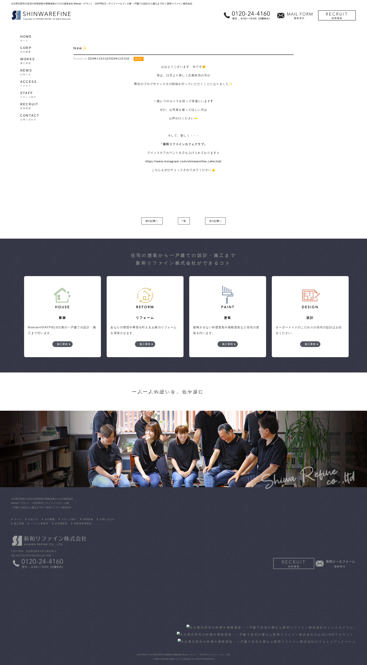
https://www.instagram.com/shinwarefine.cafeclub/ (183, 161)
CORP (26, 49)
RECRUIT (29, 105)
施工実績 (19, 523)
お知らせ (33, 519)
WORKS (27, 60)
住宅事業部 (61, 523)
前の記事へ (151, 220)
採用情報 (88, 519)
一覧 (183, 220)
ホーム (18, 519)
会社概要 (50, 519)
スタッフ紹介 (68, 519)
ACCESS (28, 83)
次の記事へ (215, 220)
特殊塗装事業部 (83, 523)
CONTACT (29, 117)
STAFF (28, 94)
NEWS (26, 72)
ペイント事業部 (39, 523)
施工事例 (62, 344)
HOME (26, 38)
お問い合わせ (107, 519)
